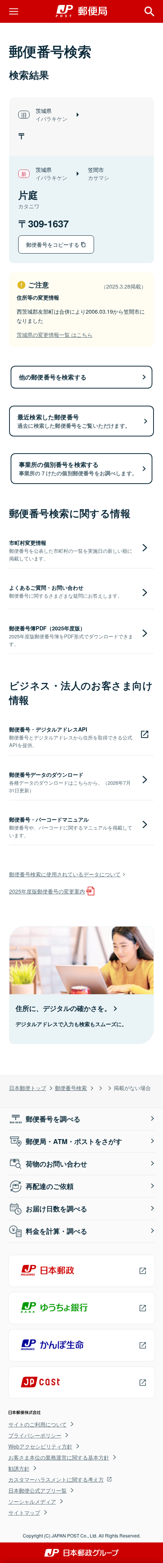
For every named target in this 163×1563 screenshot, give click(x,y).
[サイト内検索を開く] (149, 11)
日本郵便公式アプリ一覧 (37, 1490)
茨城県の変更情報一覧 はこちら (54, 334)
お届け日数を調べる (56, 1209)
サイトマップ (24, 1512)
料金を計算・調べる (56, 1231)
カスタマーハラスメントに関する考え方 (56, 1479)
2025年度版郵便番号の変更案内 (47, 891)
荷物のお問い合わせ (56, 1164)
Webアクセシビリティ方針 (40, 1446)
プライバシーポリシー (34, 1435)
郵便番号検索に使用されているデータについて (65, 874)
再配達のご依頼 (50, 1186)
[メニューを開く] (13, 11)
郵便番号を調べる (53, 1119)
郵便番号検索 (71, 1088)
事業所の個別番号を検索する (78, 468)
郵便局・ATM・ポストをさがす (74, 1141)
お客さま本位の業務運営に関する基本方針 (58, 1457)
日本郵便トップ (27, 1088)
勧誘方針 (19, 1468)
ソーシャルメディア (32, 1501)
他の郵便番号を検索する (52, 377)
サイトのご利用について (37, 1424)
